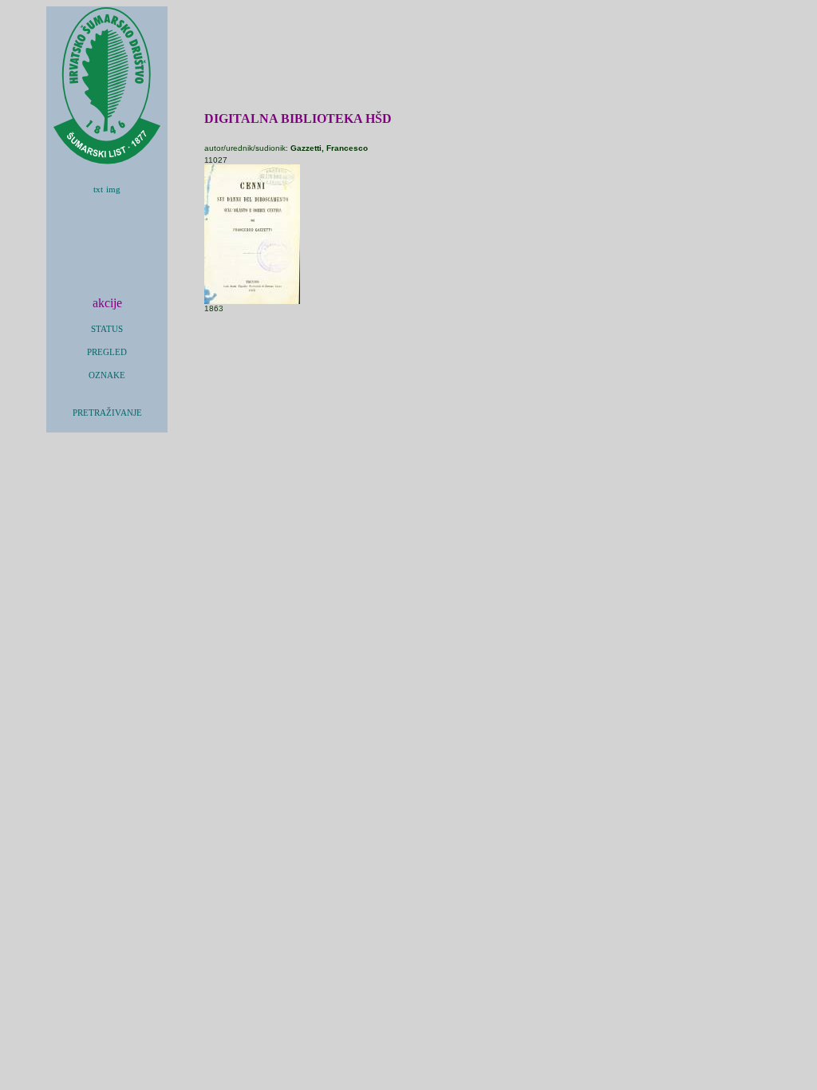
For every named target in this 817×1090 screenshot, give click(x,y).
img (113, 189)
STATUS (107, 329)
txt (98, 189)
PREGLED (107, 352)
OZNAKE (107, 375)
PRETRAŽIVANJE (107, 413)
